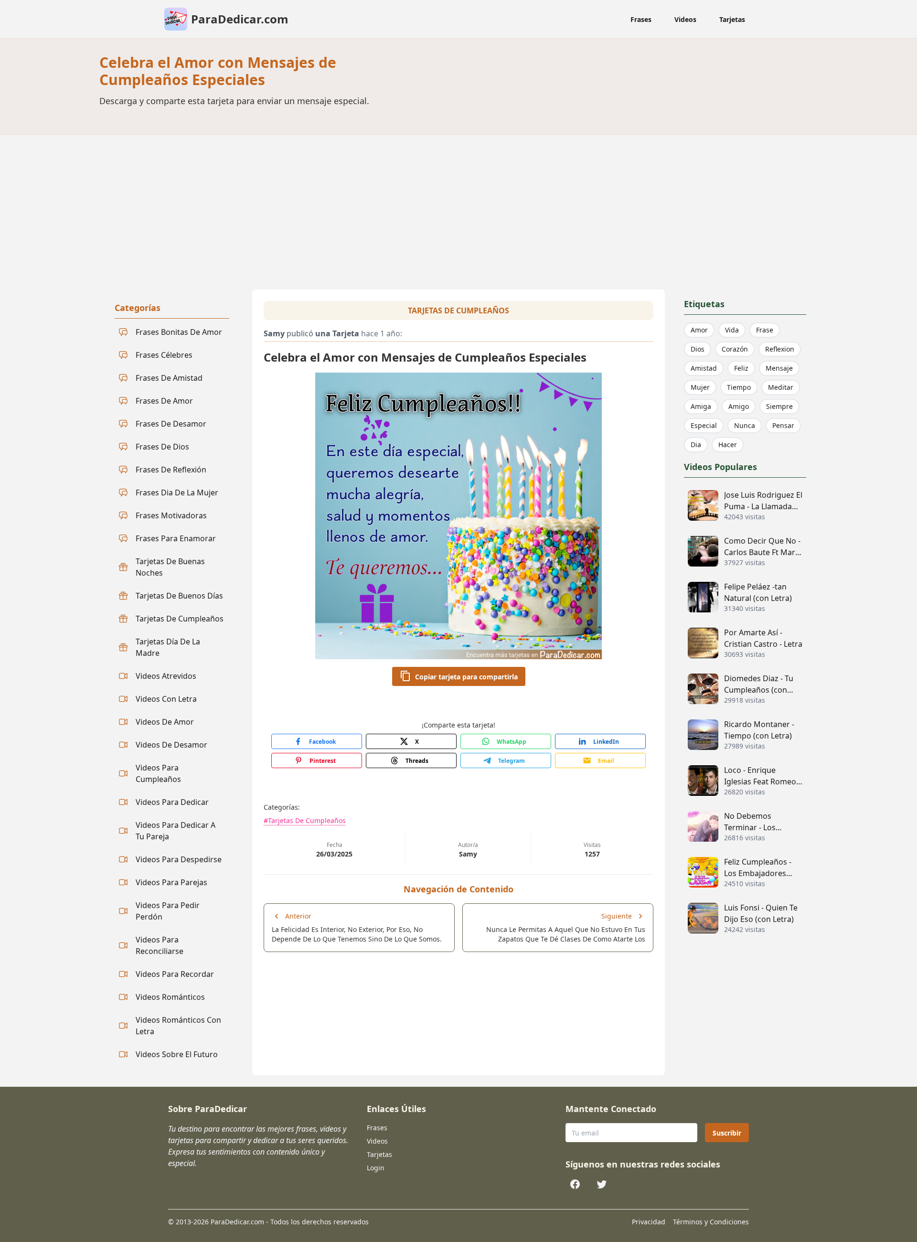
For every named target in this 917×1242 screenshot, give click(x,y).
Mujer (700, 387)
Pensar (783, 425)
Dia (696, 444)
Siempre (779, 406)
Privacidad (648, 1221)
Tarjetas (732, 19)
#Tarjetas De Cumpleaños (305, 820)
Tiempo (739, 387)
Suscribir (727, 1132)
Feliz (741, 368)
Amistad (704, 368)
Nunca (744, 425)
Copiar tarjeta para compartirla (466, 676)
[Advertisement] (458, 206)
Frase (764, 329)
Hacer (727, 444)
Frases (640, 19)
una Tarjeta (337, 333)
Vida (732, 329)
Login (375, 1167)
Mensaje (779, 368)
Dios (697, 348)
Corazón (735, 348)
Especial (704, 425)
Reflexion (779, 348)
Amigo (738, 406)
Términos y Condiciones (711, 1221)
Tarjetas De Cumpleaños (458, 310)
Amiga (701, 406)
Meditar (780, 387)
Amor (699, 329)
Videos (685, 19)
